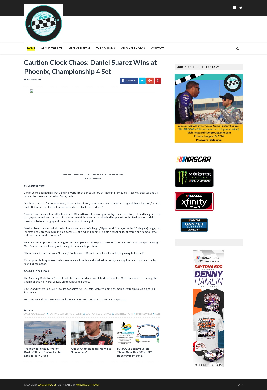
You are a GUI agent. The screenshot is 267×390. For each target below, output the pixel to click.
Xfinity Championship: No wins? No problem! (91, 350)
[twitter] (241, 7)
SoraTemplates (47, 384)
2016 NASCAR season (35, 313)
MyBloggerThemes (87, 384)
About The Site (51, 48)
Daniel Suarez (144, 313)
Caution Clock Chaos (99, 313)
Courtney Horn (124, 313)
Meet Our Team (79, 48)
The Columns (105, 48)
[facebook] (235, 7)
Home (31, 48)
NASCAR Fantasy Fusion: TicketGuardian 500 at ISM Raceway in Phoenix (134, 352)
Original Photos (133, 48)
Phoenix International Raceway (69, 317)
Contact (157, 48)
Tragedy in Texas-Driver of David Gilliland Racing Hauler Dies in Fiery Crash (43, 352)
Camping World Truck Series (66, 313)
